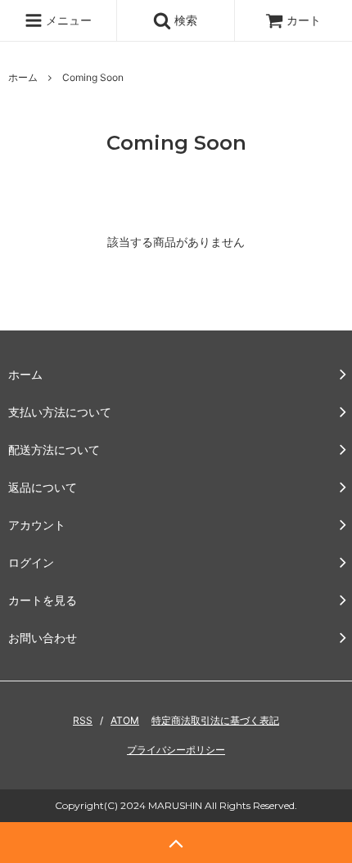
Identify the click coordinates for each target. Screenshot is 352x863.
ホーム (23, 77)
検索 (184, 20)
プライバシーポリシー (176, 750)
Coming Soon (93, 77)
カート (304, 20)
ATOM (125, 720)
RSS (83, 720)
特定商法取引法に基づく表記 (215, 720)
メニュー (67, 20)
